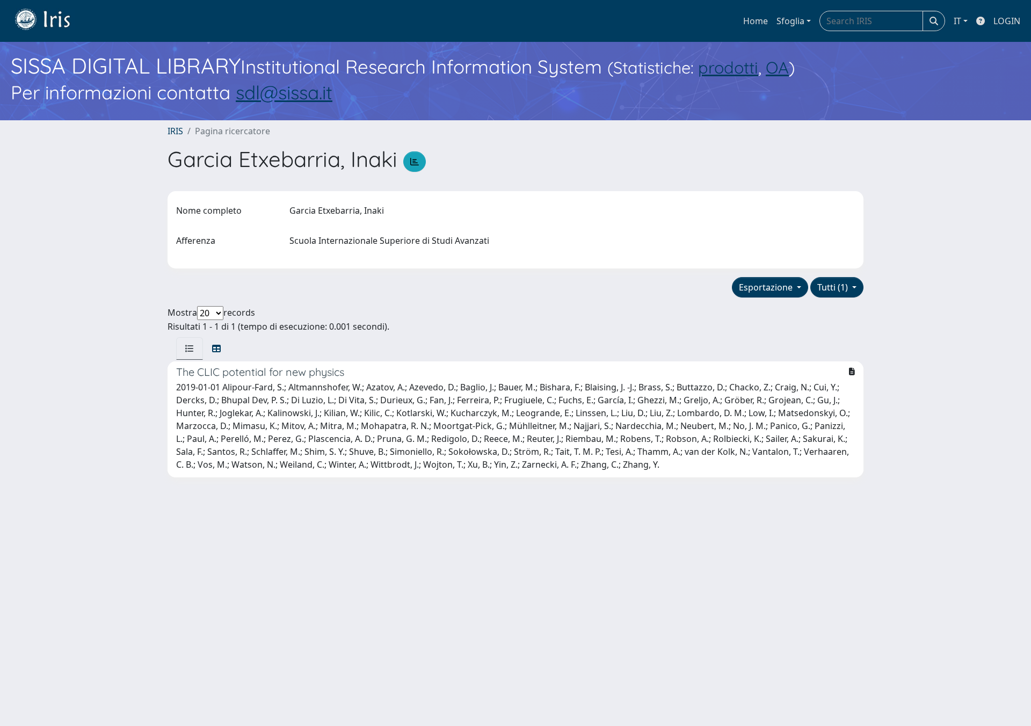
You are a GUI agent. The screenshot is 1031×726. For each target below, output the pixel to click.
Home (755, 21)
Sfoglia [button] (790, 21)
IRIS (175, 131)
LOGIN (1006, 21)
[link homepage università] (50, 20)
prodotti (728, 67)
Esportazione (767, 287)
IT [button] (957, 21)
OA (777, 67)
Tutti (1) (833, 287)
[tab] (189, 348)
